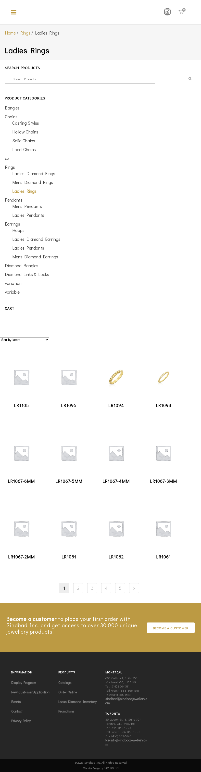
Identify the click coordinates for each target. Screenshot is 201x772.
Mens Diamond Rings (32, 182)
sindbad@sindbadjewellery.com (126, 700)
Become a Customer (170, 628)
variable (12, 292)
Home (10, 33)
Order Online (67, 692)
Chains (11, 117)
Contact (17, 711)
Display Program (23, 682)
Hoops (18, 230)
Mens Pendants (27, 206)
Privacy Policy (21, 720)
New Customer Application (30, 692)
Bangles (12, 108)
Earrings (12, 224)
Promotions (66, 711)
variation (13, 283)
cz (7, 158)
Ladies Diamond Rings (33, 173)
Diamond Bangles (21, 265)
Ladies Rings (24, 191)
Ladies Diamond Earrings (36, 239)
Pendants (14, 200)
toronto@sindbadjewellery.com (126, 742)
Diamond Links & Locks (27, 274)
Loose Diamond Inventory (77, 701)
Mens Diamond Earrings (35, 257)
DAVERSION (111, 768)
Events (16, 701)
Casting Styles (25, 123)
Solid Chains (23, 141)
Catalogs (65, 682)
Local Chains (24, 149)
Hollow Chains (25, 132)
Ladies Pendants (28, 215)
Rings (25, 33)
